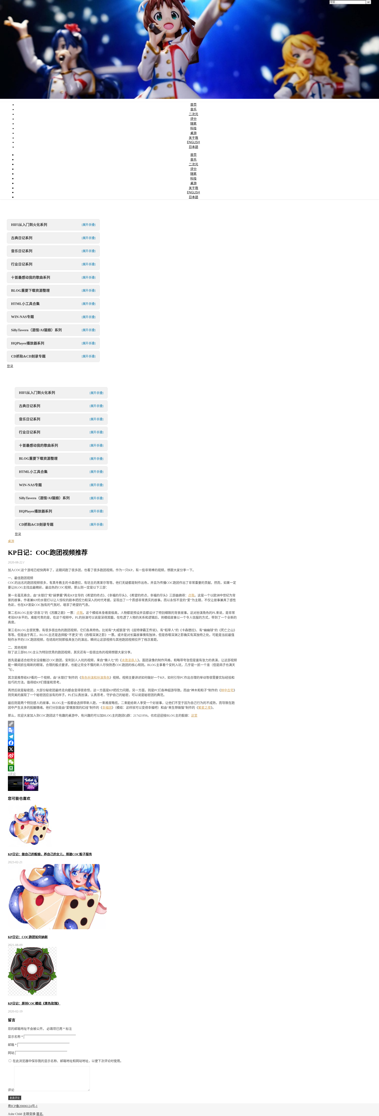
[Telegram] (122, 736)
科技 (193, 128)
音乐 (193, 109)
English (193, 142)
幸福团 (107, 707)
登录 (10, 366)
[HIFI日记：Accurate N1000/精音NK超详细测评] (15, 789)
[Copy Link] (122, 724)
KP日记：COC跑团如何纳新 (28, 937)
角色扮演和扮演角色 (95, 677)
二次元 (193, 114)
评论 (11, 1090)
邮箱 (12, 1044)
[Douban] (122, 768)
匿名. (39, 1114)
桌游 (193, 133)
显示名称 (15, 1036)
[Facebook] (122, 743)
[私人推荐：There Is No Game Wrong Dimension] (30, 789)
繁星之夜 (204, 707)
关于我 (193, 138)
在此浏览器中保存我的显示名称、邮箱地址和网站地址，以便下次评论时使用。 (68, 1061)
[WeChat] (122, 762)
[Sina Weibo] (122, 755)
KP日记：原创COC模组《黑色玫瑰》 (34, 1003)
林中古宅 (227, 690)
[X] (122, 749)
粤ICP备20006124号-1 (23, 1106)
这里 (194, 715)
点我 (191, 595)
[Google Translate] (122, 730)
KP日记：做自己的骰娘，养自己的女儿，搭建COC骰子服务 (50, 854)
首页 (193, 104)
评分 (193, 119)
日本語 (193, 147)
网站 (11, 1053)
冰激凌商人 (129, 660)
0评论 (12, 774)
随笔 (193, 123)
